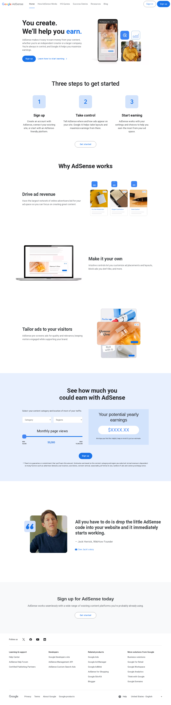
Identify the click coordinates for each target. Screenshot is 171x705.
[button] (116, 549)
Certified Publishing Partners (22, 667)
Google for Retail (135, 662)
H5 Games (65, 4)
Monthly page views (52, 431)
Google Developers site (59, 657)
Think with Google (136, 676)
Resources (96, 4)
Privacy (27, 696)
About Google (49, 696)
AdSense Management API (61, 662)
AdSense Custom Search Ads (62, 667)
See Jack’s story (86, 549)
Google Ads (93, 657)
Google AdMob (95, 667)
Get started (85, 144)
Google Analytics (135, 672)
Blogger (91, 681)
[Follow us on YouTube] (38, 639)
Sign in (149, 4)
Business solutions (136, 657)
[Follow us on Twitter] (24, 639)
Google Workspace (136, 667)
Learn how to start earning (51, 59)
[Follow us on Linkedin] (45, 639)
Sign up (163, 4)
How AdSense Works (47, 4)
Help (124, 696)
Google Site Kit (95, 676)
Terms (37, 696)
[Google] (13, 696)
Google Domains (135, 681)
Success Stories (80, 4)
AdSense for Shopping (98, 672)
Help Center (14, 657)
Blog (106, 4)
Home (32, 4)
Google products (67, 696)
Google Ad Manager (97, 662)
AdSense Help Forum (18, 662)
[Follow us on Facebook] (31, 639)
